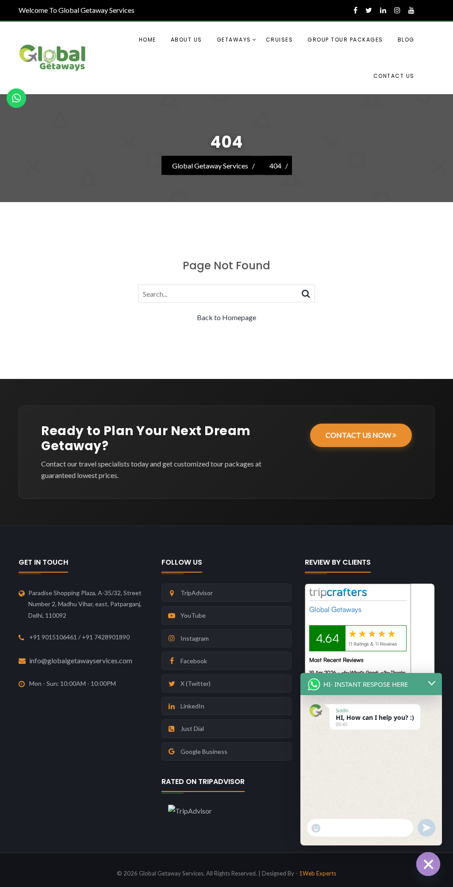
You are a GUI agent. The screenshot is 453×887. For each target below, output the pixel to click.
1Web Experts (317, 873)
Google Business (203, 751)
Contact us (394, 76)
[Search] (306, 293)
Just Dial (192, 728)
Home (147, 39)
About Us (186, 39)
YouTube (193, 615)
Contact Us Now (359, 435)
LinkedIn (192, 706)
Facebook (193, 661)
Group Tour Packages (345, 39)
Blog (406, 39)
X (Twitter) (195, 683)
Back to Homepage (226, 317)
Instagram (194, 638)
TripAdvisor (196, 592)
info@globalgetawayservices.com (80, 660)
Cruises (279, 39)
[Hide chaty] (428, 864)
